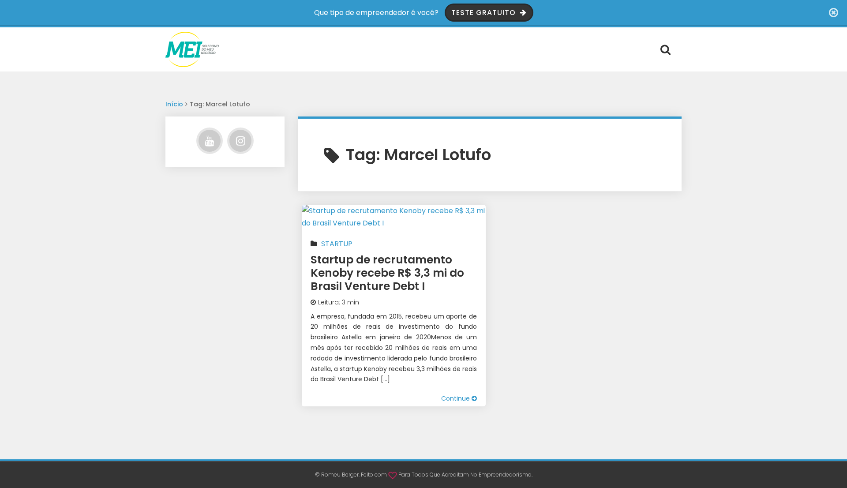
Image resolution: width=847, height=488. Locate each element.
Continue (456, 398)
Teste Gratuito (484, 13)
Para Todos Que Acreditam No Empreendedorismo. (465, 474)
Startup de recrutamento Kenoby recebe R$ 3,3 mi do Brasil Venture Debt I (387, 273)
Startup (336, 244)
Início (174, 104)
